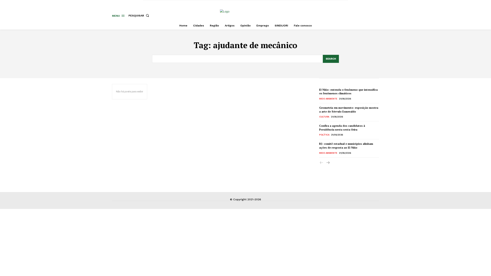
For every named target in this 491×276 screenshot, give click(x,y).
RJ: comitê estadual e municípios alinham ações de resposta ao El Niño (346, 145)
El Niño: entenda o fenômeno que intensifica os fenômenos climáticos (348, 91)
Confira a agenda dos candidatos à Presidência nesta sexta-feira (342, 127)
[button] (140, 16)
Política (324, 134)
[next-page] (327, 162)
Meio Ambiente (328, 98)
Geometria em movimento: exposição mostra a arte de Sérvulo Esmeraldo (348, 109)
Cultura (324, 116)
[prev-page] (321, 162)
